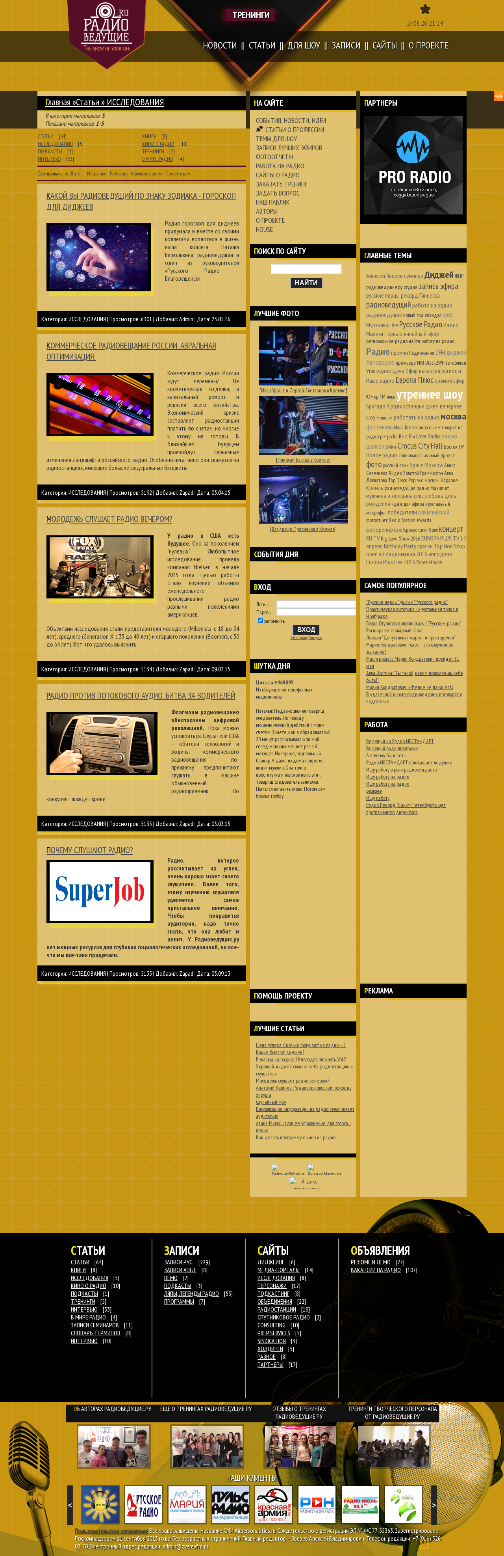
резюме (374, 790)
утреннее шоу (430, 393)
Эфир (412, 371)
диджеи (456, 352)
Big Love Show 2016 (400, 538)
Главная (57, 102)
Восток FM (454, 446)
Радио (378, 351)
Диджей (439, 274)
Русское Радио (420, 324)
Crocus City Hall (420, 445)
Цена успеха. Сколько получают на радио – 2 (301, 1045)
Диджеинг (271, 1262)
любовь (434, 495)
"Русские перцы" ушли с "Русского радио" (407, 602)
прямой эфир (450, 380)
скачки (425, 546)
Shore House (429, 562)
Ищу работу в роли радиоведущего (401, 769)
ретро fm (389, 436)
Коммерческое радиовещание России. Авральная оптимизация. (131, 351)
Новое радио (381, 455)
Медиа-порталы (279, 1270)
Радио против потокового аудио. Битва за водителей (140, 695)
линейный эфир (421, 333)
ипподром (440, 554)
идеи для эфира (407, 503)
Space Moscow (426, 465)
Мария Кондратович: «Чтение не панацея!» (409, 687)
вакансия (429, 371)
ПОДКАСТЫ (50, 151)
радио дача (390, 371)
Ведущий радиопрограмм (392, 748)
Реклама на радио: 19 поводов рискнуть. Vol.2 (301, 1059)
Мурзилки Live (382, 325)
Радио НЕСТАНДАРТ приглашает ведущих (409, 762)
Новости (384, 417)
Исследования (276, 1278)
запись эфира (438, 286)
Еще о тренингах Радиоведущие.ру (206, 1409)
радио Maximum (433, 488)
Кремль (375, 488)
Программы (179, 1301)
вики (390, 446)
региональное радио (387, 341)
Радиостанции (277, 1309)
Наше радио (380, 380)
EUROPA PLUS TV (440, 538)
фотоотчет (376, 520)
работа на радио (432, 305)
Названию (96, 173)
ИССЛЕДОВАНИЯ (55, 143)
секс (419, 495)
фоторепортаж (384, 529)
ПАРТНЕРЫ (271, 1364)
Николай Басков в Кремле (303, 459)
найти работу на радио (431, 341)
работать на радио (416, 417)
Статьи (87, 102)
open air (375, 554)
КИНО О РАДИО (158, 143)
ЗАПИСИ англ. (180, 1270)
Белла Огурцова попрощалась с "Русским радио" (413, 623)
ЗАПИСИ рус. (178, 1262)
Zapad (186, 492)
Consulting (271, 1325)
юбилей (458, 362)
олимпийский (433, 511)
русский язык (396, 465)
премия (399, 352)
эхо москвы (428, 480)
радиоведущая (400, 488)
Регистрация (315, 637)
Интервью (84, 1341)
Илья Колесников (411, 427)
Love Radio (428, 436)
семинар (413, 276)
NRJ (420, 362)
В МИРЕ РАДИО (157, 158)
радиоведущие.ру (384, 287)
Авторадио (380, 362)
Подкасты (177, 1286)
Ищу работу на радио (387, 776)
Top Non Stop (449, 546)
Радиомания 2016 (406, 554)
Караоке (449, 480)
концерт (451, 529)
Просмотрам (178, 173)
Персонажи (272, 1286)
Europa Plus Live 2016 (390, 562)
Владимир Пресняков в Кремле (303, 529)
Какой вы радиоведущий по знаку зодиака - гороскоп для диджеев (141, 201)
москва (453, 416)
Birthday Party (400, 546)
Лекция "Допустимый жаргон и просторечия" (411, 637)
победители (402, 512)
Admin (186, 319)
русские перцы (383, 295)
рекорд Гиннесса (420, 295)
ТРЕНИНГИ (153, 151)
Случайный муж (271, 1101)
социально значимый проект (426, 455)
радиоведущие (384, 315)
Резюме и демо (371, 1262)
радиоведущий (388, 304)
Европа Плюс (415, 380)
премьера (406, 362)
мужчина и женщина (389, 495)
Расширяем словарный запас (394, 630)
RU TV (373, 538)
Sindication (272, 1341)
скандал (433, 315)
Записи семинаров (95, 1325)
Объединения (275, 1301)
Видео (395, 473)
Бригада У (377, 406)
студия (410, 287)
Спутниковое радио (284, 1317)
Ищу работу (377, 797)
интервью (390, 333)
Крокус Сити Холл (420, 529)
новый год (413, 315)
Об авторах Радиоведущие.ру (112, 1409)
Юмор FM (375, 396)
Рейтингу (119, 173)
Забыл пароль (299, 637)
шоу (448, 314)
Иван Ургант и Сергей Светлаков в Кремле (303, 390)
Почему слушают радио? (89, 849)
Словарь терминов (95, 1333)
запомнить (274, 620)
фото (374, 464)
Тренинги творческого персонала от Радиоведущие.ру (392, 1412)
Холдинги (270, 1349)
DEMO (171, 1278)
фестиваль (379, 426)
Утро (370, 371)
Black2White (437, 362)
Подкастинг (273, 1293)
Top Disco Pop (401, 480)
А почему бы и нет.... (386, 755)
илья (391, 396)
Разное (267, 1356)
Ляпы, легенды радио (191, 1293)
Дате (75, 173)
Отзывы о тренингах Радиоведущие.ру (299, 1412)
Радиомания (421, 352)
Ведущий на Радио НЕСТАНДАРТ (400, 741)
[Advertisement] (303, 884)
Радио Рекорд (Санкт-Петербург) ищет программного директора (406, 808)
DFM (440, 352)
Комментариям (146, 173)
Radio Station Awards (410, 520)
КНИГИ (149, 136)
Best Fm (407, 436)
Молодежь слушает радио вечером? (109, 518)
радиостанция (407, 406)
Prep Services (274, 1333)
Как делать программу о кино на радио (295, 1137)
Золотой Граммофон (423, 473)
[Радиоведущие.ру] (107, 34)
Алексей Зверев (384, 276)
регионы (451, 371)
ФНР (459, 276)
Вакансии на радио (376, 1270)
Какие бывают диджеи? (280, 1052)
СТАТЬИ (46, 136)
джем (432, 406)
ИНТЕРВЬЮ (49, 158)
